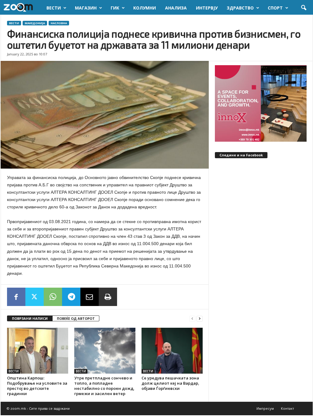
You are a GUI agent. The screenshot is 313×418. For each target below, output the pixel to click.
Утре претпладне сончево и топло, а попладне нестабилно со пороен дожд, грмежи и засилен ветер (104, 385)
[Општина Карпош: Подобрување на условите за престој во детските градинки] (37, 351)
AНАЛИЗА (176, 8)
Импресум (265, 408)
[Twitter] (34, 297)
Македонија (35, 23)
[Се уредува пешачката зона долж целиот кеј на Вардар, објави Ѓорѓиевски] (172, 351)
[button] (303, 8)
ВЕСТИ (53, 8)
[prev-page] (192, 318)
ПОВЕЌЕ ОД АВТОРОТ (76, 318)
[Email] (89, 297)
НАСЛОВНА (59, 23)
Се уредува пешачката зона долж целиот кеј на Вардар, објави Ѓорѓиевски (170, 383)
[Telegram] (71, 297)
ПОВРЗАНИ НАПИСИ (30, 318)
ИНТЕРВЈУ (207, 8)
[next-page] (200, 318)
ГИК (115, 8)
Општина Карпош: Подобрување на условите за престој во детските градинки (37, 385)
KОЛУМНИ (144, 8)
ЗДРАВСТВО (240, 8)
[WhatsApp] (53, 297)
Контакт (287, 408)
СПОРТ (275, 8)
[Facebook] (16, 297)
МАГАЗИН (86, 8)
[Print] (108, 297)
